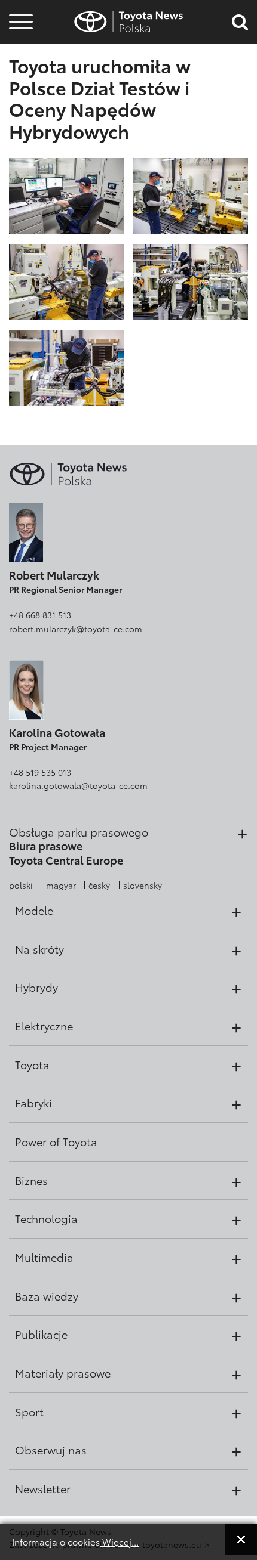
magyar (61, 885)
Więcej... (119, 1541)
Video (19, 56)
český (99, 885)
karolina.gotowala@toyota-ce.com (78, 785)
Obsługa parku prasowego (78, 832)
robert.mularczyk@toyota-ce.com (75, 628)
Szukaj (21, 88)
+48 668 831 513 (40, 615)
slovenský (142, 885)
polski (21, 885)
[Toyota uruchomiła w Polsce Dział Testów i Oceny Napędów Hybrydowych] (66, 194)
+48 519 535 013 (40, 772)
